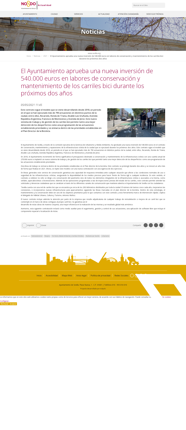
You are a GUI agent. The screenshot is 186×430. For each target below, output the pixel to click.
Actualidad (44, 5)
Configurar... (5, 301)
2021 (45, 56)
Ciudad (54, 14)
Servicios (78, 14)
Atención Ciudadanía (128, 14)
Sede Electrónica (154, 14)
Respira (47, 236)
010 (113, 285)
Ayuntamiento (30, 14)
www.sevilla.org (93, 53)
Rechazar (4, 304)
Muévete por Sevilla (92, 236)
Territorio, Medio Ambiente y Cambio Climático (68, 236)
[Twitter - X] (136, 275)
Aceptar (13, 304)
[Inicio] (28, 5)
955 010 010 (122, 285)
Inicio (29, 56)
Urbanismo (105, 236)
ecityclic (103, 289)
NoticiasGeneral (37, 236)
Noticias (37, 56)
